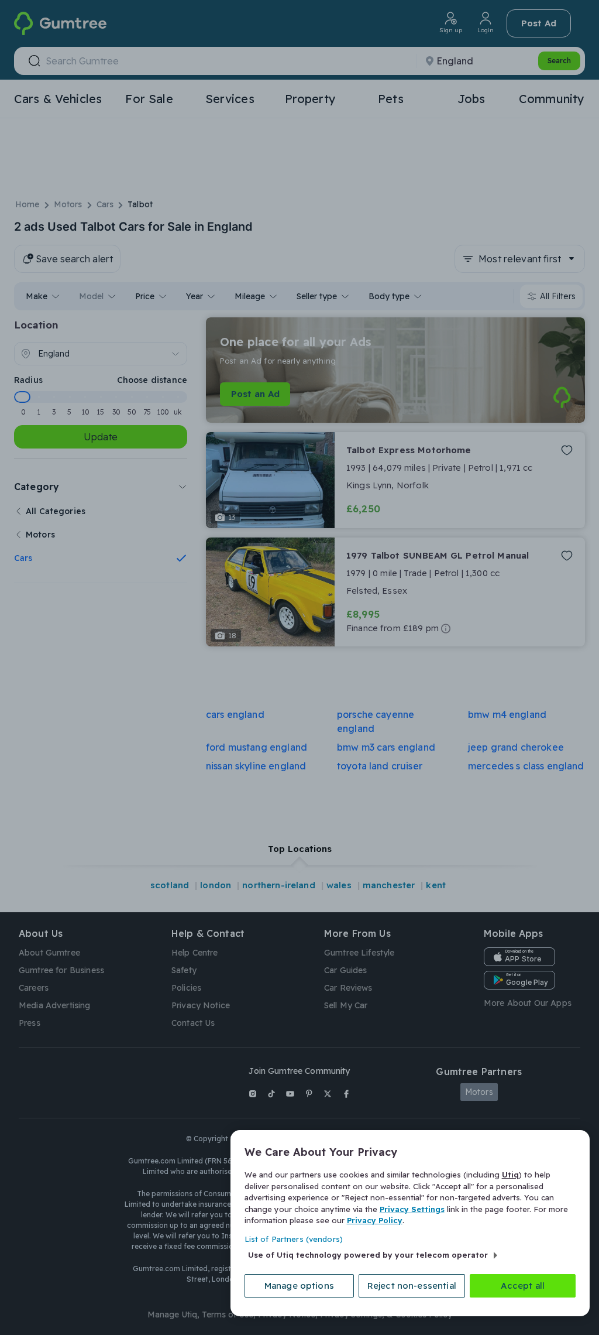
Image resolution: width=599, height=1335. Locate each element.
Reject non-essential (411, 1285)
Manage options (299, 1285)
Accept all (523, 1285)
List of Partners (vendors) (294, 1239)
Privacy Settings (412, 1209)
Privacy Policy (374, 1220)
